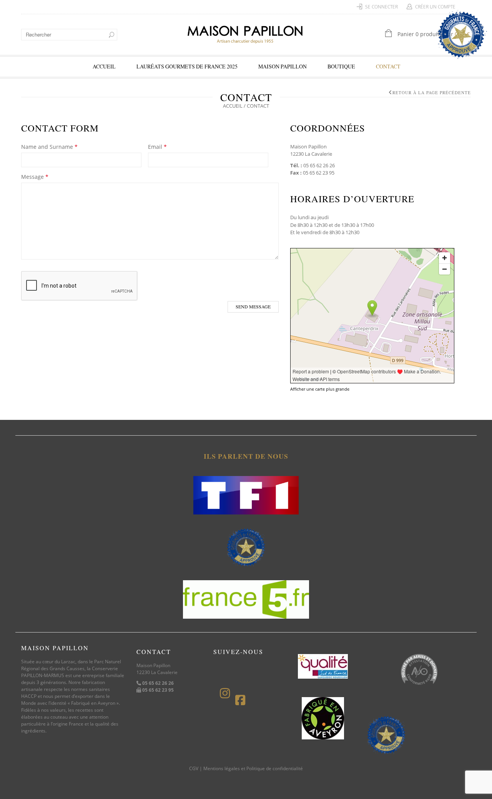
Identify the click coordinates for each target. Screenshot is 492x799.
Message (34, 176)
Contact (388, 66)
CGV (193, 768)
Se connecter (381, 6)
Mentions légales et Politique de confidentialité (253, 768)
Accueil (104, 66)
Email (157, 146)
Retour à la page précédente (431, 92)
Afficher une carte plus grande (319, 389)
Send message (253, 306)
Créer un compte (435, 6)
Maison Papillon (282, 66)
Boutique (341, 66)
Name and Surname (49, 146)
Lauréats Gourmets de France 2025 (187, 66)
